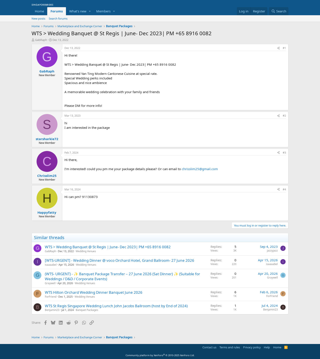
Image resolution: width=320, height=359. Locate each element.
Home (39, 11)
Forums (57, 11)
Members (103, 11)
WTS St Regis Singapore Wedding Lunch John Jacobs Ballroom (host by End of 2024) (116, 305)
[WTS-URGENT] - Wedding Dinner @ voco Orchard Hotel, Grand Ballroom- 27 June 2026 (119, 260)
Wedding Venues (86, 251)
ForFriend (50, 297)
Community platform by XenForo (160, 355)
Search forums (58, 18)
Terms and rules (229, 347)
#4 (284, 189)
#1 (284, 48)
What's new (77, 11)
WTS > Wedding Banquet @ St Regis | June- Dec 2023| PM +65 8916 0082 (108, 246)
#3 (284, 152)
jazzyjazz (272, 250)
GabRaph (41, 40)
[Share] (278, 48)
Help (267, 347)
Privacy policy (252, 347)
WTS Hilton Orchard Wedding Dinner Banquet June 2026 (93, 292)
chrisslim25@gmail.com (200, 169)
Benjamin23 (52, 310)
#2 (284, 115)
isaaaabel (51, 265)
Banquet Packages (87, 310)
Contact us (209, 347)
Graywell (50, 283)
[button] (90, 11)
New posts (38, 18)
